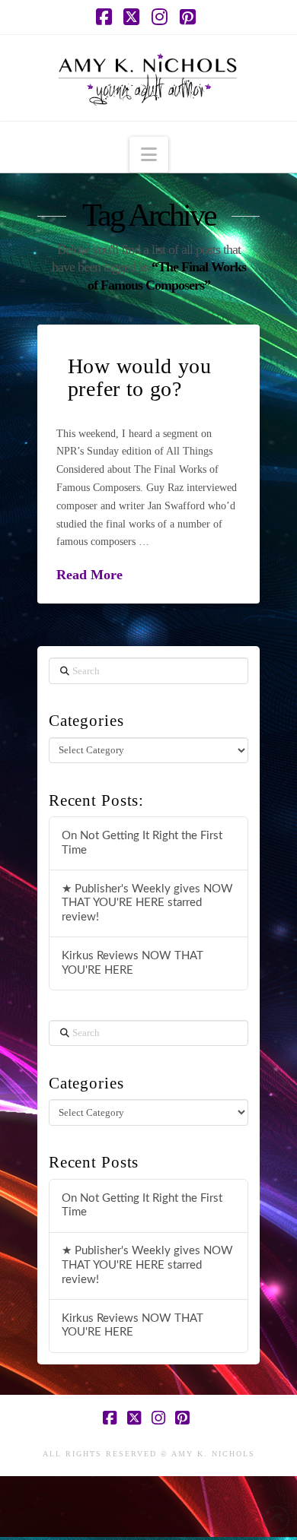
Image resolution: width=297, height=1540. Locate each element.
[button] (148, 155)
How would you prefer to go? (140, 377)
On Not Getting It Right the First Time (142, 843)
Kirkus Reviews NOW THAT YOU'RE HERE (132, 963)
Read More (89, 574)
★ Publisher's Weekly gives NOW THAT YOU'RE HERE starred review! (147, 903)
